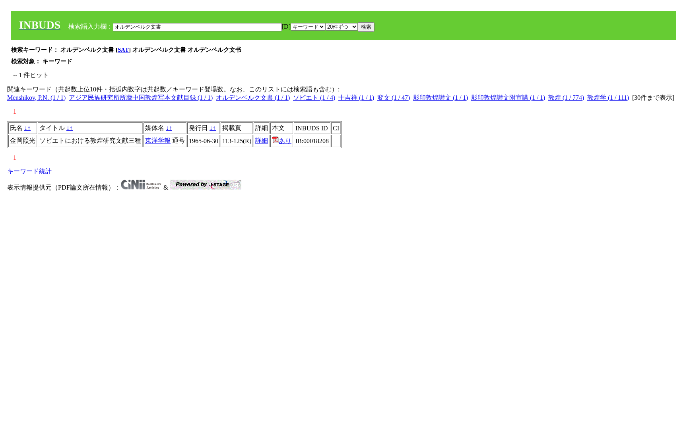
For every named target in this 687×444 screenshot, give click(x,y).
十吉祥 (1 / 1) (356, 97)
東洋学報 (158, 140)
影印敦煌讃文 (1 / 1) (440, 97)
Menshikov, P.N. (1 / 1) (36, 97)
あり (285, 141)
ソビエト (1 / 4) (314, 97)
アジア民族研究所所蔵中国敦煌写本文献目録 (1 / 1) (141, 97)
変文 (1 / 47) (393, 97)
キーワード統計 (29, 171)
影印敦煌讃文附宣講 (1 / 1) (508, 97)
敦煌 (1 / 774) (566, 97)
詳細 (261, 140)
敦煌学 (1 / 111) (608, 97)
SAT (123, 50)
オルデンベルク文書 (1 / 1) (253, 97)
